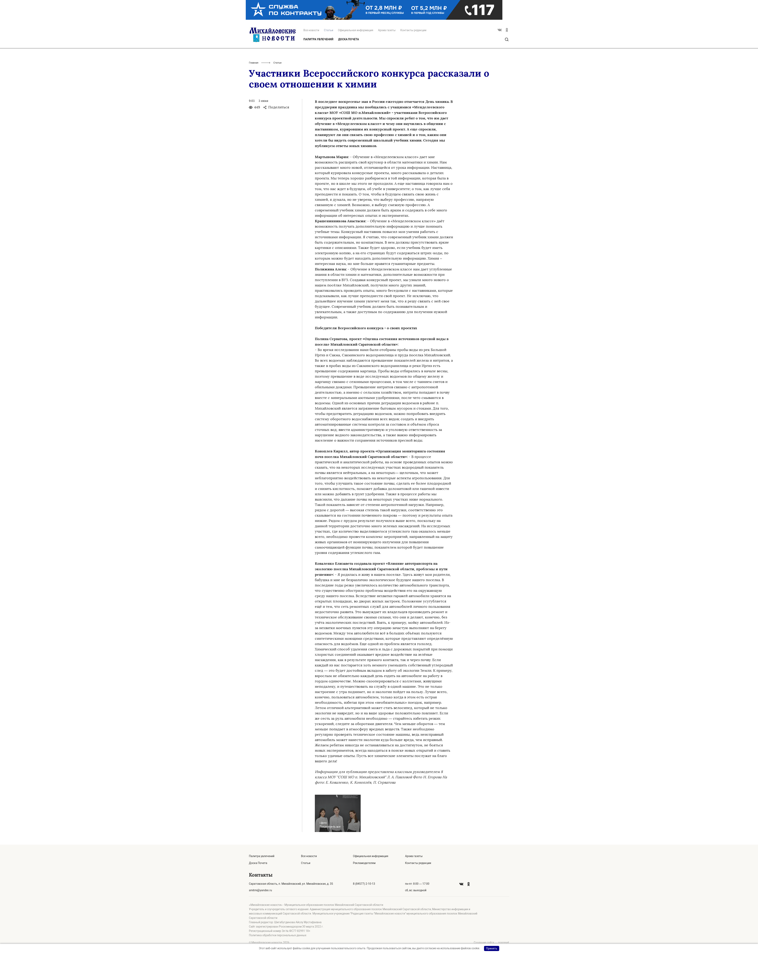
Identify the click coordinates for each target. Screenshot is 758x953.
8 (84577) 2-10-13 (364, 883)
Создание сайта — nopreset (491, 942)
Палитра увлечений (318, 39)
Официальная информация (355, 30)
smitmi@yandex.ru (260, 890)
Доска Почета (348, 39)
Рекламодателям (364, 863)
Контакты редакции (413, 30)
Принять (491, 948)
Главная (253, 62)
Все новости (311, 30)
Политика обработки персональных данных (277, 935)
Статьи (305, 863)
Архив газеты (387, 30)
